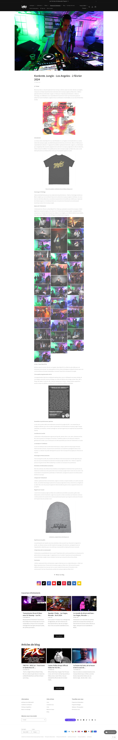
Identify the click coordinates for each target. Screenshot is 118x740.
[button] (32, 5)
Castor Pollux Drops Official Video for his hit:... (58, 666)
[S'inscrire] (44, 719)
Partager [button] (37, 86)
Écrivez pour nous (76, 709)
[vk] (74, 583)
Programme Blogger (76, 704)
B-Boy (48, 712)
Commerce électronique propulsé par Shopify (35, 736)
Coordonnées (89, 736)
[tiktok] (44, 583)
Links (48, 707)
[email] (79, 583)
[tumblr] (69, 583)
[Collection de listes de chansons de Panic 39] (59, 534)
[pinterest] (64, 583)
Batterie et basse (50, 709)
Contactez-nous (50, 704)
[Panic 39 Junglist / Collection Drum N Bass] (59, 186)
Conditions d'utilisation (26, 704)
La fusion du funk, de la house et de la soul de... (84, 666)
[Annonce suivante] (96, 1)
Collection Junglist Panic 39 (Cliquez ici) (59, 537)
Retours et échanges (25, 709)
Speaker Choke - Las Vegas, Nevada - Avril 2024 (58, 614)
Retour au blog (60, 574)
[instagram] (39, 583)
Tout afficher (59, 636)
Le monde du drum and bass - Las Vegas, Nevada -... (84, 614)
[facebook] (49, 583)
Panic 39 (25, 736)
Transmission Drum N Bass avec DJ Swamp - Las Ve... (32, 614)
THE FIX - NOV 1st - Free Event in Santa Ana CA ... (34, 666)
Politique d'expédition (26, 707)
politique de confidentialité (27, 702)
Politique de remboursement (50, 736)
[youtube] (54, 583)
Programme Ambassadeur (77, 702)
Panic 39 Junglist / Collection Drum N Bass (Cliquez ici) (59, 189)
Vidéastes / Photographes (77, 707)
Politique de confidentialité (61, 736)
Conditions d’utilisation (72, 736)
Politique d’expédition (82, 736)
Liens (48, 702)
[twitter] (59, 583)
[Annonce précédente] (21, 1)
